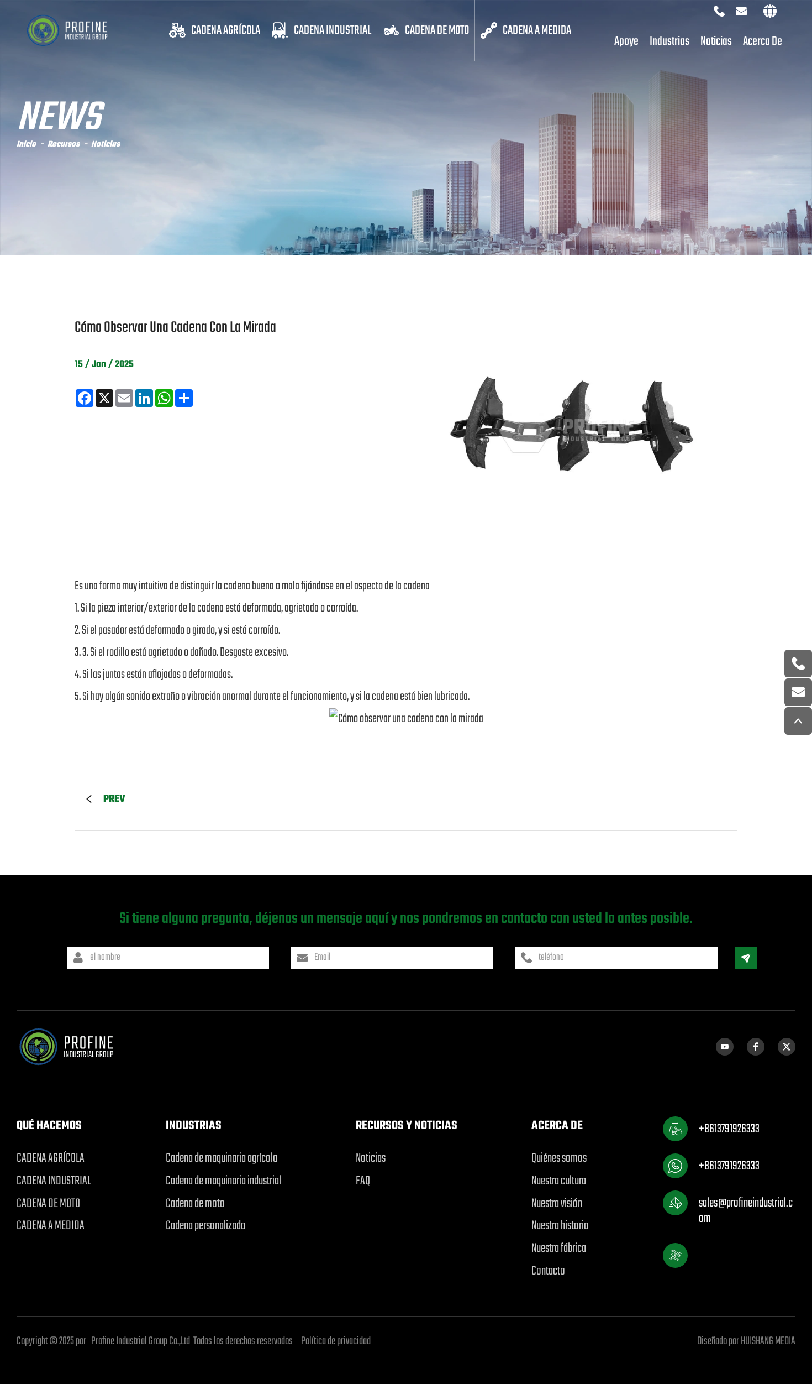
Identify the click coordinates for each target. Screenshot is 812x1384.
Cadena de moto (195, 1203)
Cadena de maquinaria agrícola (221, 1158)
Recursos (64, 144)
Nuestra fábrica (558, 1248)
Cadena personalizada (205, 1226)
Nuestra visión (556, 1203)
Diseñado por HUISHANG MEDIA (746, 1341)
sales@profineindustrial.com (746, 1210)
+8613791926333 (729, 1129)
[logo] (78, 30)
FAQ (363, 1181)
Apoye (626, 41)
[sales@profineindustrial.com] (798, 692)
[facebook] (755, 1047)
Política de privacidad (336, 1341)
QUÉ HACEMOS (49, 1126)
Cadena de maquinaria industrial (223, 1181)
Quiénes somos (559, 1158)
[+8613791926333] (798, 663)
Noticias (716, 41)
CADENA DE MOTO (437, 30)
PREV (114, 799)
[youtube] (725, 1047)
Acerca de (762, 41)
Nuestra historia (559, 1226)
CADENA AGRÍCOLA (225, 30)
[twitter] (786, 1047)
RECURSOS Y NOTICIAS (406, 1126)
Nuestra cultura (558, 1181)
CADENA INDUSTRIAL (332, 30)
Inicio (26, 144)
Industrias (669, 41)
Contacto (548, 1271)
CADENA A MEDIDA (537, 30)
